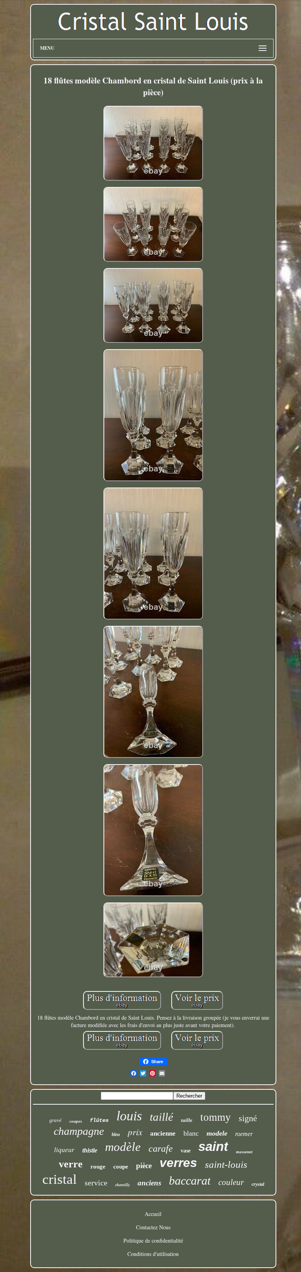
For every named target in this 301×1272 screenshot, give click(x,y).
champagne (79, 1131)
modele (217, 1133)
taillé (161, 1117)
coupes (75, 1121)
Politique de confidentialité (153, 1240)
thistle (89, 1150)
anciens (149, 1183)
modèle (123, 1147)
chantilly (122, 1184)
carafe (161, 1148)
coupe (120, 1166)
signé (248, 1118)
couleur (231, 1182)
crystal (258, 1184)
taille (186, 1120)
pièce (144, 1165)
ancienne (163, 1133)
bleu (116, 1134)
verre (71, 1164)
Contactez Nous (153, 1227)
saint (213, 1146)
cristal (59, 1179)
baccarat (189, 1180)
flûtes (99, 1120)
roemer (244, 1134)
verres (178, 1163)
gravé (55, 1120)
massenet (244, 1151)
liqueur (64, 1150)
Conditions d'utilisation (153, 1254)
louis (129, 1116)
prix (135, 1131)
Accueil (153, 1214)
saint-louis (226, 1164)
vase (185, 1151)
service (96, 1182)
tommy (215, 1117)
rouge (98, 1166)
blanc (191, 1133)
